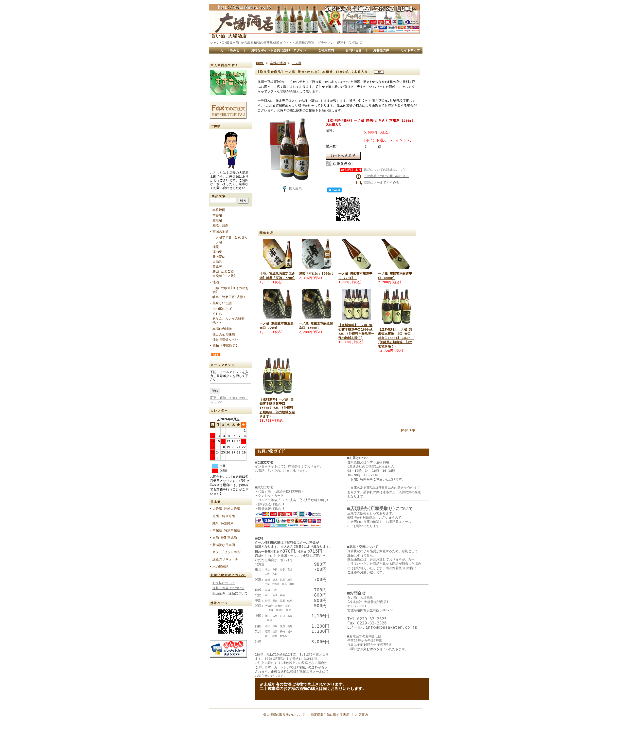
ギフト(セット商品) (227, 552)
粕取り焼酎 (220, 225)
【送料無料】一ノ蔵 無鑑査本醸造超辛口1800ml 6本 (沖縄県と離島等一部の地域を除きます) (277, 407)
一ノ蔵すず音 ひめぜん (230, 237)
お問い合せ (354, 50)
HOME (260, 63)
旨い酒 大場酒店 (229, 36)
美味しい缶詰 (222, 303)
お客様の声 (381, 50)
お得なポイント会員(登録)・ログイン (278, 50)
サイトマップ (410, 50)
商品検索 (219, 196)
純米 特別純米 (223, 523)
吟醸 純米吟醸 (223, 516)
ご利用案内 (326, 50)
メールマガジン (222, 365)
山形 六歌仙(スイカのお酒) (230, 290)
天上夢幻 (218, 257)
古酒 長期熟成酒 (224, 537)
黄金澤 (217, 266)
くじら (217, 314)
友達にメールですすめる (381, 182)
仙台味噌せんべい (225, 339)
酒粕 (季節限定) (225, 345)
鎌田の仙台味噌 (223, 334)
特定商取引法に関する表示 (330, 714)
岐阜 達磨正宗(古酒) (228, 297)
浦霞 (215, 247)
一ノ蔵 (217, 242)
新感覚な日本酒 (225, 545)
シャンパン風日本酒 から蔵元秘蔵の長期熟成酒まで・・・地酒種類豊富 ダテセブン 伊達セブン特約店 (292, 42)
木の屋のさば (222, 309)
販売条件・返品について (230, 593)
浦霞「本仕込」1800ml (316, 273)
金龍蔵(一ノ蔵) (224, 276)
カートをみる (230, 50)
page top (408, 430)
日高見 (217, 261)
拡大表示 (295, 188)
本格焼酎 (218, 210)
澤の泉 (217, 252)
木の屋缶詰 (220, 566)
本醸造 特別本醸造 (226, 530)
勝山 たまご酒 (223, 271)
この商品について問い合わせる (386, 176)
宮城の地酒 (220, 231)
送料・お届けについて (228, 588)
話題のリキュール (225, 559)
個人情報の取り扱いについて (284, 714)
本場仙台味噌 (222, 329)
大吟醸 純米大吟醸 (226, 508)
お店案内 (361, 714)
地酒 (215, 282)
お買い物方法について (228, 575)
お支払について (223, 583)
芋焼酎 (217, 216)
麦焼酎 (217, 220)
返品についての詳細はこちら (384, 169)
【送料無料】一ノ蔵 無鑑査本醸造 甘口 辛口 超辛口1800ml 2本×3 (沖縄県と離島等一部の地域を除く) (396, 337)
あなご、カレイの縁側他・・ (228, 320)
